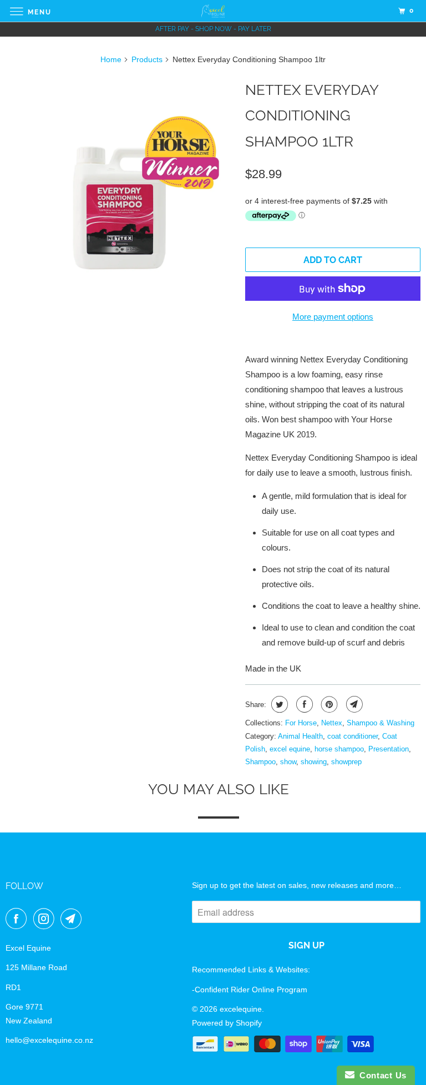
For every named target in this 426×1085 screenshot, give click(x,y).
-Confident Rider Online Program (249, 989)
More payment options (332, 316)
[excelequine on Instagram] (46, 918)
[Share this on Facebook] (303, 704)
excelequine (241, 1009)
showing (314, 762)
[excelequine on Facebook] (18, 918)
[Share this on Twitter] (278, 704)
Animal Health (300, 736)
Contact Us (380, 1075)
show (288, 762)
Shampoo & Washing (380, 723)
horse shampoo (339, 749)
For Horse (301, 723)
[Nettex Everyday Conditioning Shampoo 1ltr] (120, 189)
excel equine (290, 749)
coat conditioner (352, 736)
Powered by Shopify (227, 1022)
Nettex (331, 723)
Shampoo (260, 762)
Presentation (388, 749)
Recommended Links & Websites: (251, 969)
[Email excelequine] (73, 918)
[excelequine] (213, 11)
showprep (346, 762)
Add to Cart (332, 260)
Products (147, 59)
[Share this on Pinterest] (328, 704)
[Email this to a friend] (353, 704)
